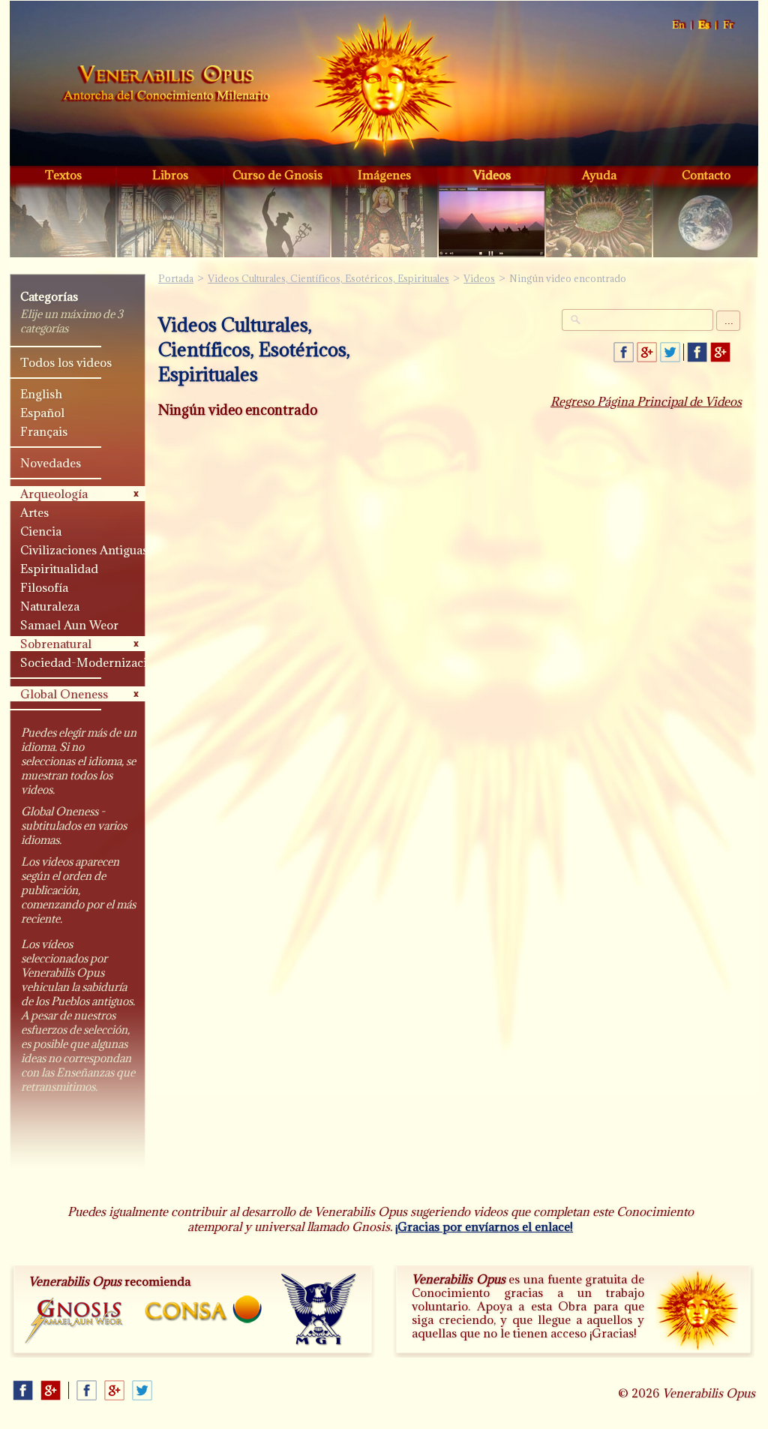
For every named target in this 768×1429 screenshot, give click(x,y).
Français (729, 25)
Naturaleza (50, 606)
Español (705, 25)
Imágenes (384, 174)
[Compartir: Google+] (647, 352)
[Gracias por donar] (697, 1309)
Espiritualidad (59, 568)
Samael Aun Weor (69, 624)
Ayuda (599, 174)
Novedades (50, 462)
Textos (63, 174)
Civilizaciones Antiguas (84, 549)
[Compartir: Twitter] (670, 352)
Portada (165, 85)
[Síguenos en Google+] (720, 352)
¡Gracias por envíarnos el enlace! (484, 1226)
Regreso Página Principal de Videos (646, 401)
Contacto (706, 174)
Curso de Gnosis (277, 174)
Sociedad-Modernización (86, 662)
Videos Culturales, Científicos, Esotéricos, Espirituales (328, 278)
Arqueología (54, 493)
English (679, 25)
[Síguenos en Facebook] (697, 352)
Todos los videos (66, 362)
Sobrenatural (56, 643)
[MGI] (319, 1310)
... (729, 320)
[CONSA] (203, 1309)
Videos (492, 174)
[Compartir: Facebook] (624, 352)
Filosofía (44, 587)
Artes (34, 512)
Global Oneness (64, 693)
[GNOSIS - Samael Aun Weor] (74, 1321)
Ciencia (41, 531)
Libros (170, 174)
